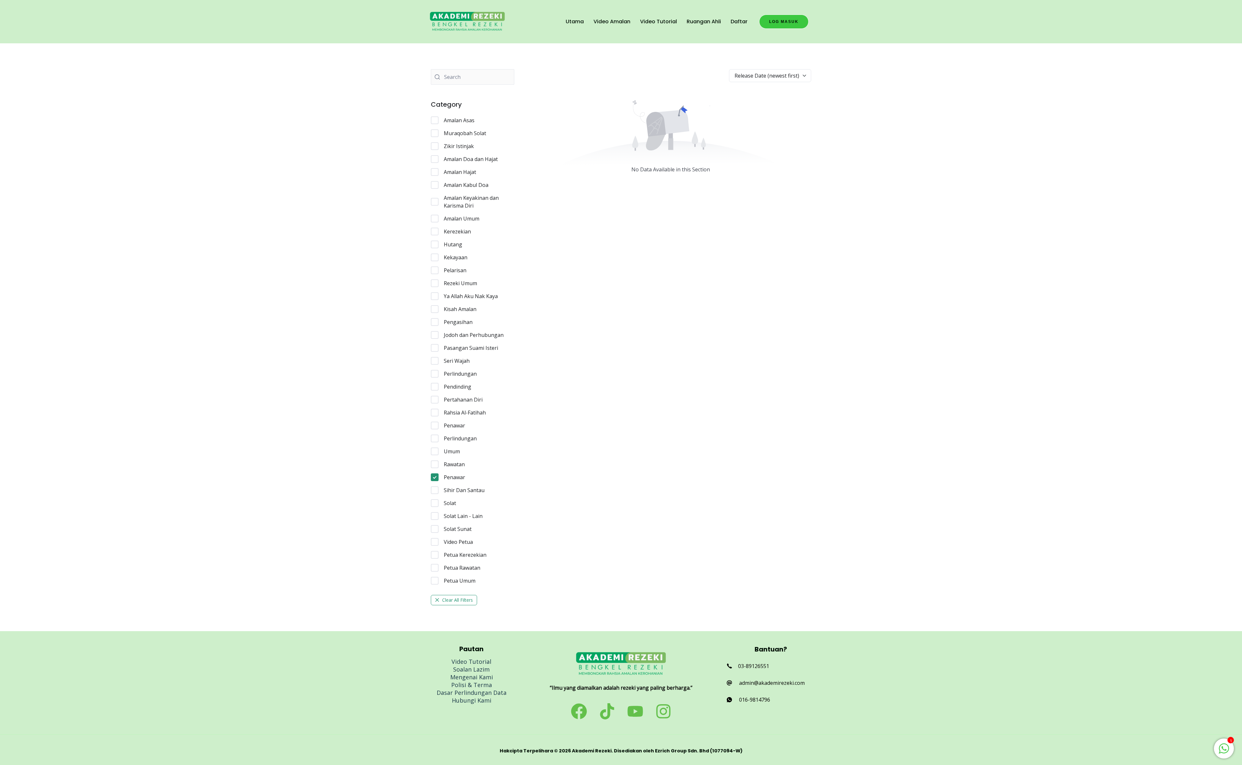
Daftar (739, 21)
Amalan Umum (461, 218)
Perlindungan (460, 373)
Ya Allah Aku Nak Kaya (471, 296)
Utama (575, 21)
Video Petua (458, 541)
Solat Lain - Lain (463, 516)
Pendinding (457, 386)
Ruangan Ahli (704, 21)
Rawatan (454, 464)
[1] (1224, 751)
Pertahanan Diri (463, 399)
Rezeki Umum (460, 283)
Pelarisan (455, 270)
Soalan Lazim (471, 669)
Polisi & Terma (471, 685)
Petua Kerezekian (465, 554)
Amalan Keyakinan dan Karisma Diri (471, 201)
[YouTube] (635, 711)
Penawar (454, 425)
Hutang (453, 244)
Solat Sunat (458, 529)
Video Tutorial (658, 21)
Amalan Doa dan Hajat (471, 159)
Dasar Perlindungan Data (472, 692)
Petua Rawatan (462, 567)
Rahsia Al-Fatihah (465, 412)
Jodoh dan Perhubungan (474, 335)
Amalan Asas (459, 120)
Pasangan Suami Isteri (471, 347)
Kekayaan (455, 257)
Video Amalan (612, 21)
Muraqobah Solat (465, 133)
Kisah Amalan (460, 309)
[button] (784, 22)
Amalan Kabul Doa (466, 185)
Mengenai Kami (471, 677)
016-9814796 (754, 699)
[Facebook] (579, 711)
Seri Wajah (457, 360)
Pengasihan (458, 322)
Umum (452, 451)
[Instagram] (663, 711)
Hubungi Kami (471, 700)
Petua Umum (459, 580)
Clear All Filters (457, 600)
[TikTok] (607, 711)
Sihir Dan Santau (464, 490)
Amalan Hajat (460, 172)
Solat (450, 503)
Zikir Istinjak (459, 146)
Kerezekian (457, 231)
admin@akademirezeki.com (772, 682)
